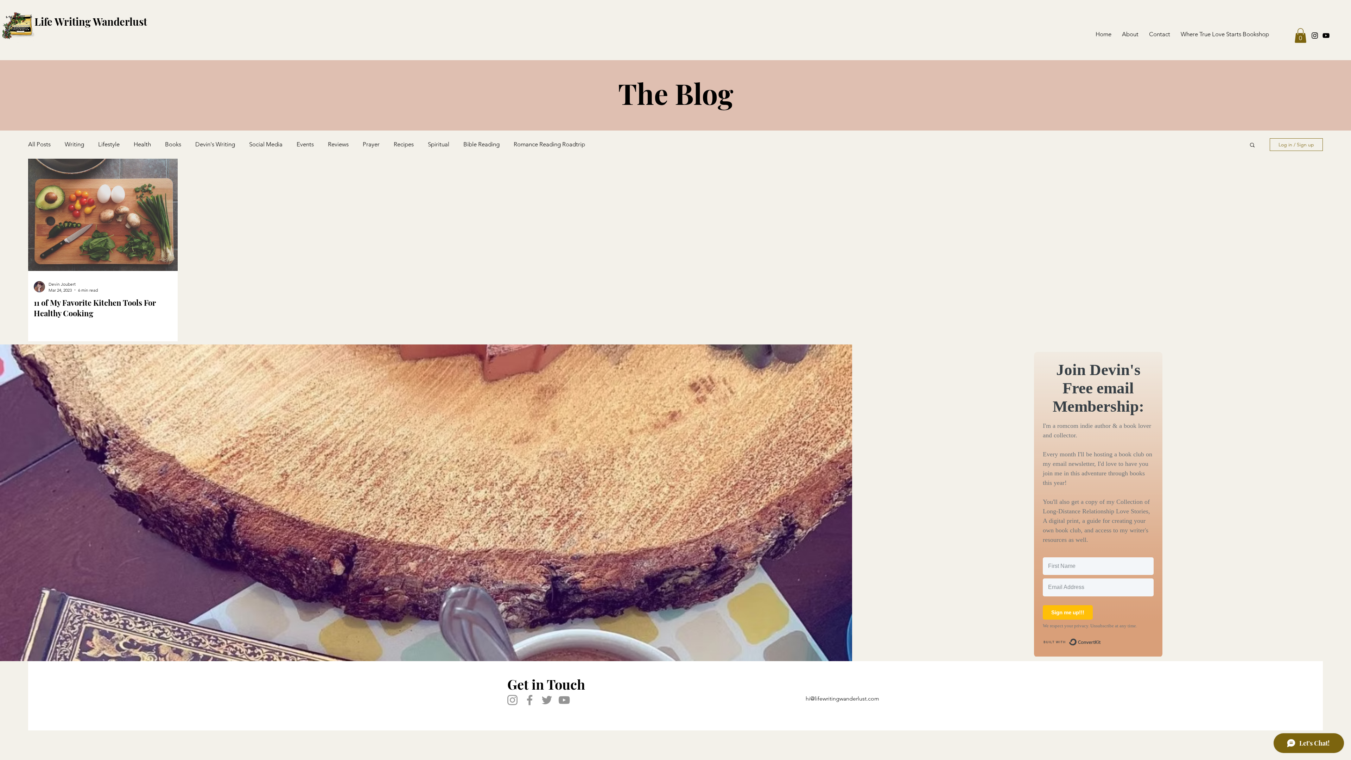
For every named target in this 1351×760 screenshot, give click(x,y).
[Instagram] (1315, 35)
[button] (1300, 35)
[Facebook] (530, 700)
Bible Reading (481, 144)
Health (142, 144)
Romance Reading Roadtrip (549, 144)
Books (173, 144)
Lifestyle (109, 144)
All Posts (39, 144)
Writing (74, 144)
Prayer (371, 144)
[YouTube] (1326, 35)
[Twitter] (547, 700)
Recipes (404, 144)
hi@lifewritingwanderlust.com (842, 698)
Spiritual (438, 144)
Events (305, 144)
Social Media (266, 144)
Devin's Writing (215, 144)
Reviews (338, 144)
